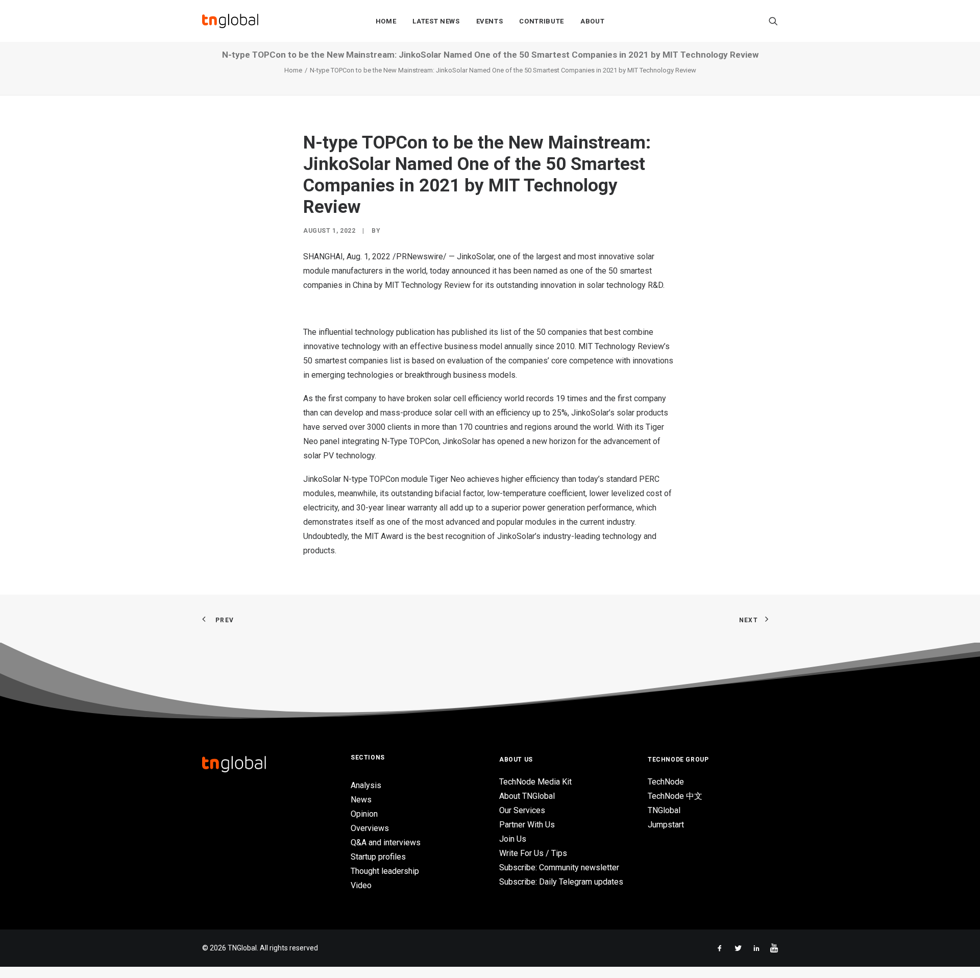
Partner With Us (527, 824)
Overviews (370, 828)
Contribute (541, 21)
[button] (773, 21)
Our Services (522, 810)
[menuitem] (386, 21)
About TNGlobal (527, 796)
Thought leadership (385, 871)
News (361, 799)
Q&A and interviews (386, 842)
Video (361, 885)
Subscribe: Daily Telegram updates (561, 882)
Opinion (364, 814)
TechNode (666, 782)
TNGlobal (664, 810)
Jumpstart (666, 824)
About (592, 21)
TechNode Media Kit (535, 782)
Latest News (435, 21)
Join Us (512, 839)
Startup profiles (378, 857)
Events (489, 21)
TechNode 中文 (675, 796)
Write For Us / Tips (533, 853)
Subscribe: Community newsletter (559, 867)
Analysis (366, 785)
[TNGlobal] (230, 21)
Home (386, 21)
